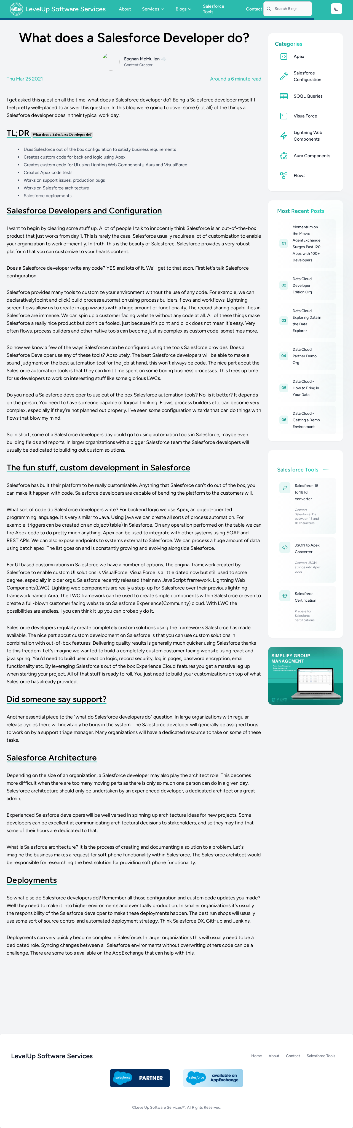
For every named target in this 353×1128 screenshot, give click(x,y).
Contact (254, 9)
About (125, 9)
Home (256, 1056)
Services (150, 9)
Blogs (181, 9)
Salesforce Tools (213, 9)
